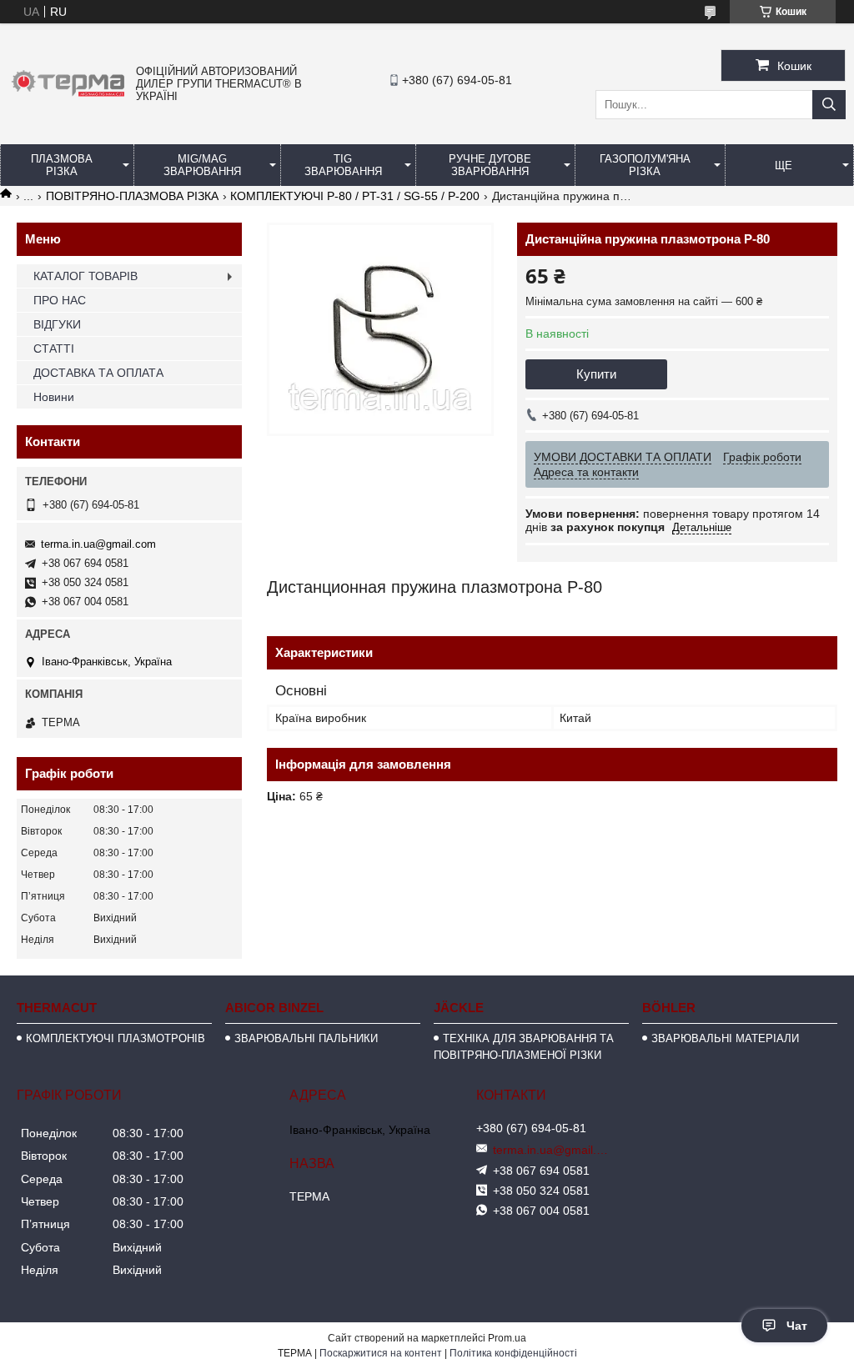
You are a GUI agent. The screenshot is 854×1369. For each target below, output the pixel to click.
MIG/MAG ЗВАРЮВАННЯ (202, 165)
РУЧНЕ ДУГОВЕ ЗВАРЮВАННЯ (490, 165)
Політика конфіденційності (513, 1353)
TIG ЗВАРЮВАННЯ (343, 165)
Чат (796, 1325)
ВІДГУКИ (57, 324)
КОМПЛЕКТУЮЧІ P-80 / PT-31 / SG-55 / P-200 (355, 196)
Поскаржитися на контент (380, 1353)
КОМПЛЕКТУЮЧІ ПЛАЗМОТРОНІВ (115, 1038)
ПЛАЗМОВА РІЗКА (62, 165)
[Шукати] (829, 104)
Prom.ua (507, 1338)
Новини (53, 397)
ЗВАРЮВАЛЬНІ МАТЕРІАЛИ (725, 1038)
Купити (596, 374)
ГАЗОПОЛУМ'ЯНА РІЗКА (645, 165)
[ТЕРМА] (68, 97)
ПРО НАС (59, 300)
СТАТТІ (53, 348)
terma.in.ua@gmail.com (98, 544)
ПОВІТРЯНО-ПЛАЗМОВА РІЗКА (132, 196)
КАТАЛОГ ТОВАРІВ (85, 276)
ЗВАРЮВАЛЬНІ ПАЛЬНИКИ (306, 1038)
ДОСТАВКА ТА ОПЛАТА (98, 372)
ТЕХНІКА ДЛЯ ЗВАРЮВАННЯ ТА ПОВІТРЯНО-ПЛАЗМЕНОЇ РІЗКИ (524, 1046)
